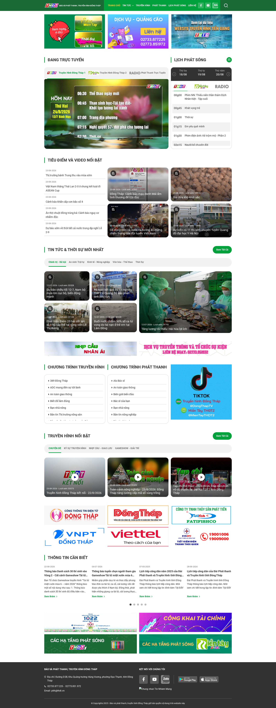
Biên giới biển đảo (123, 394)
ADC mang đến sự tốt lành (65, 387)
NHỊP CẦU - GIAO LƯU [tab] (100, 448)
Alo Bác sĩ (119, 380)
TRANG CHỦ (114, 5)
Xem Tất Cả (222, 249)
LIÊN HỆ (192, 5)
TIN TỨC (126, 5)
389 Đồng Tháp (59, 380)
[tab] (66, 73)
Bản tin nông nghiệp (124, 414)
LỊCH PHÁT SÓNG (177, 5)
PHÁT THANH (159, 5)
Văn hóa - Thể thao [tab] (123, 262)
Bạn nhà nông (58, 407)
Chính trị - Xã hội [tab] (57, 262)
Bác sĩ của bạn (121, 400)
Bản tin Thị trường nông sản (66, 414)
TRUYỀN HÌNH (143, 5)
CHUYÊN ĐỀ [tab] (55, 448)
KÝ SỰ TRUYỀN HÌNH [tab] (75, 448)
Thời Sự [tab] (140, 262)
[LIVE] (106, 114)
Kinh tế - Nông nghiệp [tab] (98, 262)
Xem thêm (49, 596)
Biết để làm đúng (60, 400)
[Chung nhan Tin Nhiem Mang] (185, 689)
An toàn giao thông (61, 394)
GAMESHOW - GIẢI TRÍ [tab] (127, 448)
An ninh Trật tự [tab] (77, 262)
